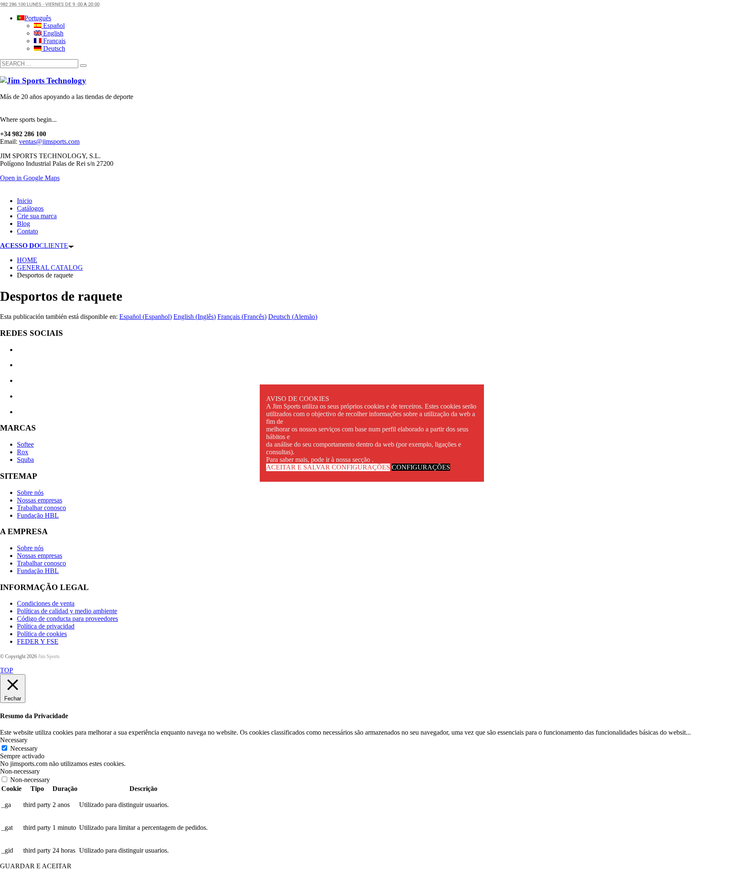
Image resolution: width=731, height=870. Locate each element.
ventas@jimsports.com (49, 141)
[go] (83, 65)
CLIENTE (34, 245)
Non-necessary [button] (20, 771)
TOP (6, 670)
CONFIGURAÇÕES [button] (421, 467)
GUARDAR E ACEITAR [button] (35, 866)
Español (53, 25)
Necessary (24, 748)
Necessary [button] (13, 740)
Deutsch (53, 48)
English (52, 33)
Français (53, 40)
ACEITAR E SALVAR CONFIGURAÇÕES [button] (328, 467)
